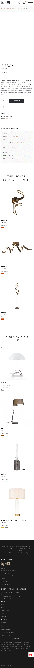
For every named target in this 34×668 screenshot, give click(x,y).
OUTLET (3, 623)
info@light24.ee (5, 581)
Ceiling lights (4, 271)
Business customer (6, 635)
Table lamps (4, 388)
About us (3, 604)
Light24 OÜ (8, 665)
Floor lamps (4, 317)
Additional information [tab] (11, 128)
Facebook (15, 638)
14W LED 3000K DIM (18, 142)
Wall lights (4, 225)
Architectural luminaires (7, 632)
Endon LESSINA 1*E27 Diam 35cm (13, 520)
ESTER (3, 474)
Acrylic (14, 136)
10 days (14, 148)
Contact (3, 616)
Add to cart (16, 101)
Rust (13, 139)
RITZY (3, 429)
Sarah (3, 383)
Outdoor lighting (5, 629)
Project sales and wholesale (9, 642)
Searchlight (9, 116)
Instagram (5, 638)
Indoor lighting (5, 626)
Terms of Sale (5, 610)
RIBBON (4, 220)
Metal (17, 136)
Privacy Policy (5, 607)
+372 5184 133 (9, 598)
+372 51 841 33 (5, 584)
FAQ (2, 613)
